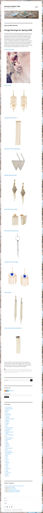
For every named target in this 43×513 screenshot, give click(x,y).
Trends (30, 369)
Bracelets (7, 413)
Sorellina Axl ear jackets (9, 49)
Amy (6, 369)
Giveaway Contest (9, 427)
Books (6, 411)
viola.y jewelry (9, 372)
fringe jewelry (11, 370)
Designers (23, 369)
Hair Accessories (8, 429)
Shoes (6, 461)
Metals (6, 442)
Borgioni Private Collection (14, 490)
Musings (7, 443)
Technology (7, 468)
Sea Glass (7, 459)
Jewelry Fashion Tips (12, 6)
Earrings (27, 369)
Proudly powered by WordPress (17, 509)
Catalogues (7, 415)
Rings (6, 455)
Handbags (7, 430)
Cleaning (7, 417)
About (5, 503)
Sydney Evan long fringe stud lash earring (13, 328)
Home (5, 498)
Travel (6, 470)
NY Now (7, 446)
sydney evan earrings (24, 371)
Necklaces (7, 445)
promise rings (8, 485)
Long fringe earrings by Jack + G (11, 117)
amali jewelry (6, 370)
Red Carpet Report (9, 452)
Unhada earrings (7, 85)
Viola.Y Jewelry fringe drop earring (11, 230)
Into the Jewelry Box (9, 434)
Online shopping (8, 448)
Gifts (6, 426)
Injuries (6, 433)
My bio (5, 500)
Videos (6, 474)
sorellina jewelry (10, 371)
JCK (6, 436)
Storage (7, 465)
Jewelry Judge (8, 439)
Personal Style (8, 451)
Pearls (6, 449)
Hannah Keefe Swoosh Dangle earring (12, 148)
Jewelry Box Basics (9, 437)
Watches (7, 475)
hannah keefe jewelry (26, 370)
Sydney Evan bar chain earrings (10, 209)
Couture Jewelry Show (18, 369)
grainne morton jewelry (18, 370)
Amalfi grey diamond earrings (10, 175)
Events (6, 424)
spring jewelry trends (17, 371)
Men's (6, 440)
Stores (6, 467)
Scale (6, 458)
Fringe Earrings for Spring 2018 (18, 30)
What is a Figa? (12, 487)
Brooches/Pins (8, 414)
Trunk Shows (8, 472)
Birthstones (7, 410)
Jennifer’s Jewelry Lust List (18, 485)
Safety (6, 456)
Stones (6, 464)
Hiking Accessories (9, 432)
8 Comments (15, 372)
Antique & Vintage (9, 408)
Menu (36, 6)
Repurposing (8, 453)
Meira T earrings (7, 292)
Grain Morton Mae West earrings (11, 261)
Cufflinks (7, 420)
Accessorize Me (8, 407)
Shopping (7, 462)
